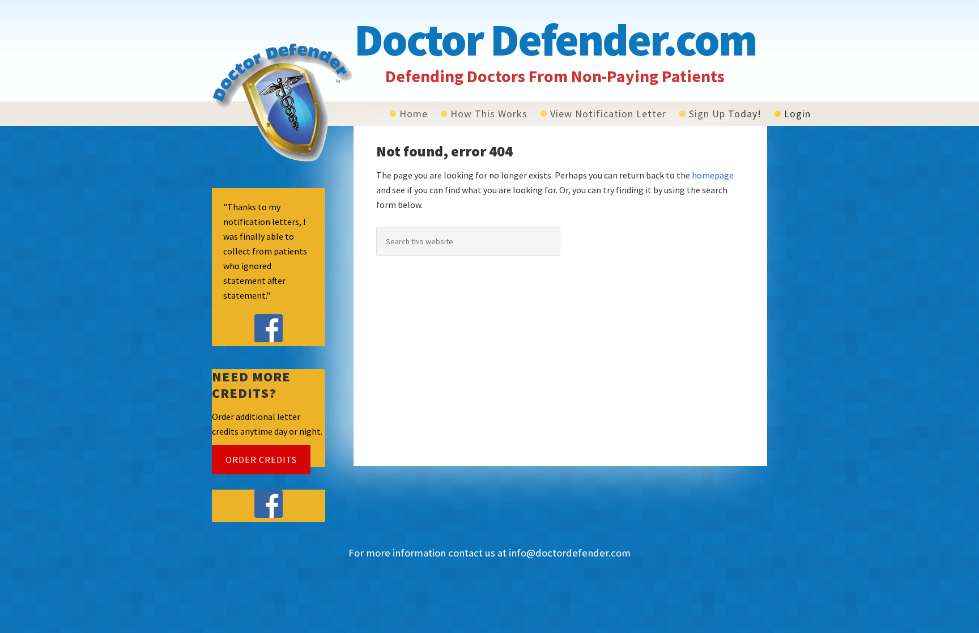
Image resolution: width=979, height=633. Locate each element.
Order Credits (261, 459)
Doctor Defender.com (555, 39)
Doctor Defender (283, 102)
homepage (713, 175)
